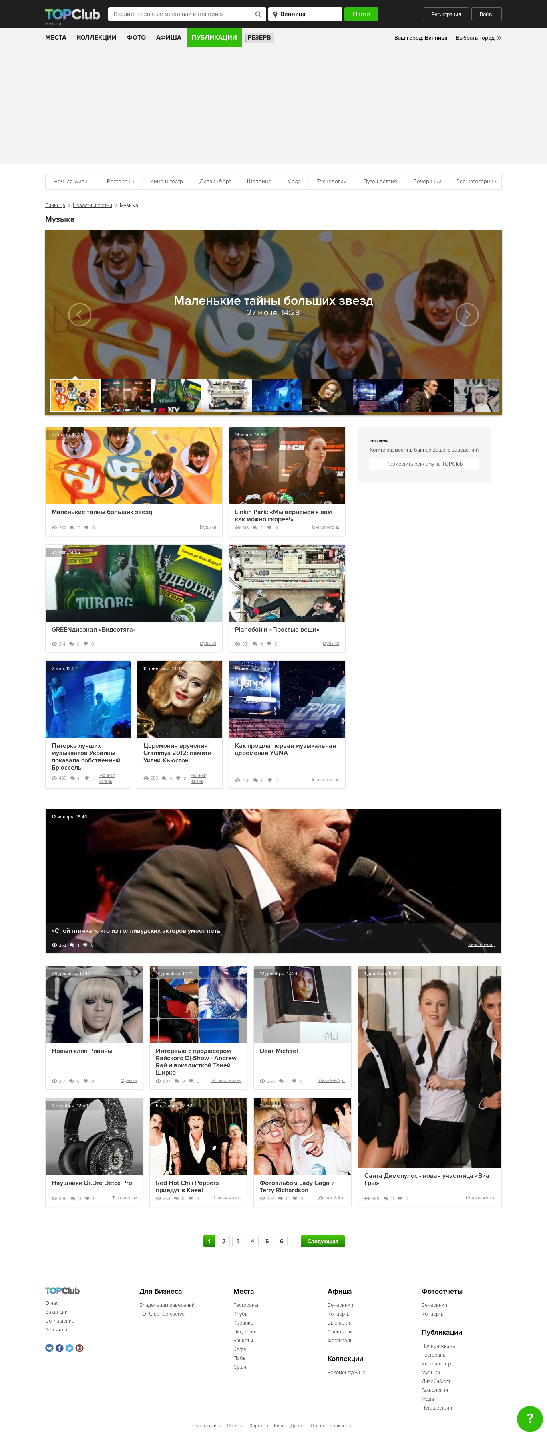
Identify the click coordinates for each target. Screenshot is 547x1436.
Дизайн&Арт (215, 181)
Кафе (239, 1349)
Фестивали (340, 1340)
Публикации (214, 38)
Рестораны (121, 181)
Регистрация (446, 14)
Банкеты (243, 1340)
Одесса (235, 1426)
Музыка (208, 527)
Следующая (323, 1241)
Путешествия (380, 181)
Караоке (243, 1323)
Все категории (474, 181)
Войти (486, 14)
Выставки (339, 1323)
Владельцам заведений (167, 1305)
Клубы (241, 1314)
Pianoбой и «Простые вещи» (277, 629)
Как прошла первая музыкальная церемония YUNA (285, 749)
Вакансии (56, 1312)
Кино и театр (167, 181)
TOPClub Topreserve (162, 1314)
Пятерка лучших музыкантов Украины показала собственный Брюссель (86, 756)
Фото (136, 38)
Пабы (240, 1358)
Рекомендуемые (346, 1372)
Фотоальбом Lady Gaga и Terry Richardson (297, 1186)
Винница (55, 205)
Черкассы (340, 1426)
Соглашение (59, 1321)
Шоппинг (259, 181)
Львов (317, 1426)
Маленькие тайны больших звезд (102, 512)
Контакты (56, 1330)
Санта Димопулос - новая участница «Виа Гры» (426, 1179)
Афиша (168, 38)
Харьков (258, 1426)
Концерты (339, 1314)
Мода (294, 181)
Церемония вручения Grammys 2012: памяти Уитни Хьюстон (177, 753)
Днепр (297, 1426)
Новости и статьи (92, 205)
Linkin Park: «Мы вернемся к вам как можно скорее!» (283, 515)
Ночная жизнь (72, 181)
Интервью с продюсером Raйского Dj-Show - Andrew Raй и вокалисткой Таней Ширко (196, 1061)
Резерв (259, 38)
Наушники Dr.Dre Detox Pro (92, 1183)
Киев (279, 1426)
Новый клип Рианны (82, 1051)
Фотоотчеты (442, 1291)
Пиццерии (245, 1332)
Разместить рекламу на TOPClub (424, 464)
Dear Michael (279, 1051)
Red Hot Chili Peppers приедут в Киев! (187, 1186)
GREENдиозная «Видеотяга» (94, 629)
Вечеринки (427, 181)
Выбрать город (475, 37)
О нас (51, 1303)
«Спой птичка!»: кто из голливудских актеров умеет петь (136, 930)
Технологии (332, 181)
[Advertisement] (273, 107)
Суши (239, 1367)
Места (55, 38)
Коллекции (97, 38)
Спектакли (340, 1332)
